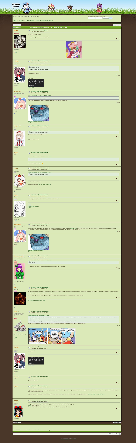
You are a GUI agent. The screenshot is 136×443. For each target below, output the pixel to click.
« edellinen (115, 23)
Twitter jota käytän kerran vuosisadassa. (36, 121)
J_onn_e (16, 311)
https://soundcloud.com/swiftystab (44, 184)
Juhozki (16, 30)
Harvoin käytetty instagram (33, 206)
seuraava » (119, 23)
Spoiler (29, 405)
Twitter (33, 87)
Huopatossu (17, 91)
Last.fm (29, 205)
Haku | (22, 16)
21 (20, 422)
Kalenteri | (26, 16)
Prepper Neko (17, 126)
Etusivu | (15, 16)
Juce (15, 287)
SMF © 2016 (67, 439)
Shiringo (16, 61)
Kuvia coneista (31, 300)
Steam (29, 87)
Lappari (16, 195)
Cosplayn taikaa (73, 228)
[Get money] (16, 337)
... (19, 422)
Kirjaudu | (30, 16)
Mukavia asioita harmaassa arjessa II (39, 30)
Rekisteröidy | (36, 16)
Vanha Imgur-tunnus (38, 300)
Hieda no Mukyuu (18, 256)
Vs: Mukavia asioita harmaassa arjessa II (40, 60)
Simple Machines (74, 439)
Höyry (29, 207)
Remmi (16, 400)
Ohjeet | (18, 16)
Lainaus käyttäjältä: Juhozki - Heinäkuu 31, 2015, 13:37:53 (39, 95)
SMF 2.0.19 (63, 439)
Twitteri (29, 203)
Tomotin (16, 168)
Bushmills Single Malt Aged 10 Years (96, 394)
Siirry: (107, 433)
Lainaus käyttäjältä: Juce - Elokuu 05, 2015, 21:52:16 (38, 315)
